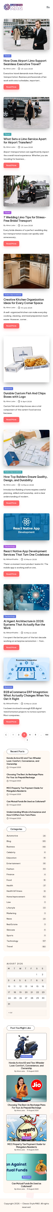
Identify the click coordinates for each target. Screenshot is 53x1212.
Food (9, 880)
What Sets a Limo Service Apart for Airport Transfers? (25, 140)
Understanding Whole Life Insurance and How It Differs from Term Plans (26, 813)
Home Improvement (13, 295)
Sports (10, 935)
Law (9, 902)
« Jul (10, 1013)
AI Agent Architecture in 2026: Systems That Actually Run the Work (24, 624)
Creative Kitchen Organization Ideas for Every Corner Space (24, 301)
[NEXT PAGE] (27, 740)
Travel (7, 56)
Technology (10, 546)
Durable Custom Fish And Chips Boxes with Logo (25, 394)
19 (20, 992)
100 (46, 735)
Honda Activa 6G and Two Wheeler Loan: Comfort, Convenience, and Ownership (24, 761)
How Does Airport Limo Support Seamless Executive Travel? (25, 62)
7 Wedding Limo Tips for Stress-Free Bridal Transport (25, 218)
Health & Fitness (14, 891)
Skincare (11, 929)
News (9, 918)
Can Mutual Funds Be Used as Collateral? (26, 801)
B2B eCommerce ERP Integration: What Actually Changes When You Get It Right (26, 695)
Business (8, 389)
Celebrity (11, 852)
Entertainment (13, 863)
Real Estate (12, 924)
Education (11, 857)
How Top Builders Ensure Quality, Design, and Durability (26, 478)
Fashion (10, 869)
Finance (10, 874)
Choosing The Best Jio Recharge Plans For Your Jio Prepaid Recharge (25, 776)
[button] (6, 734)
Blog (9, 841)
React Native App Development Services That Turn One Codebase (26, 552)
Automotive (12, 835)
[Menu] (48, 7)
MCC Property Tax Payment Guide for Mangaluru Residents (25, 789)
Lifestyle (11, 907)
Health (10, 885)
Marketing (11, 913)
